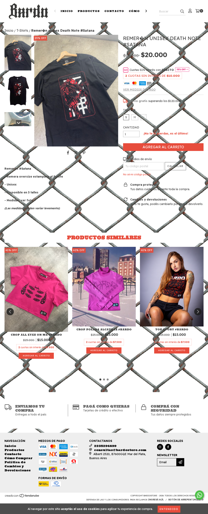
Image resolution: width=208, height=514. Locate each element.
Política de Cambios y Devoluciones (17, 466)
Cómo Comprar (18, 458)
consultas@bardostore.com (120, 450)
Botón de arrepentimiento (186, 499)
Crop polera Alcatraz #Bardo (104, 329)
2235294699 (105, 446)
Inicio (67, 11)
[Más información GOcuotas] (182, 70)
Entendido (169, 509)
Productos (89, 11)
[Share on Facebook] (68, 153)
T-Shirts (22, 30)
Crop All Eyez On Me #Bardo (36, 334)
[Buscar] (182, 11)
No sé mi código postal (137, 174)
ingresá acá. (156, 499)
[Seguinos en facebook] (168, 447)
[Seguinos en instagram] (160, 447)
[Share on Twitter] (76, 153)
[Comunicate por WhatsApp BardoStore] (199, 495)
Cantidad (131, 127)
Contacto (114, 11)
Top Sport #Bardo (171, 329)
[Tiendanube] (22, 497)
